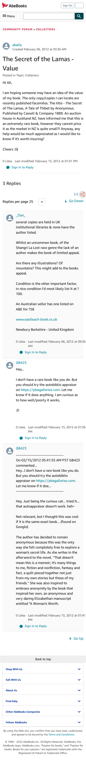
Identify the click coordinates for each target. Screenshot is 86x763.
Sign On (67, 5)
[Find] (79, 16)
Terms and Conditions (61, 734)
